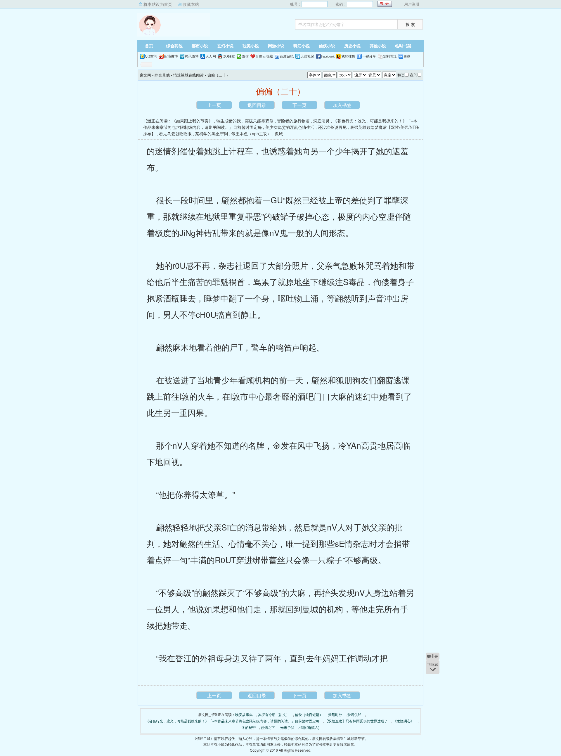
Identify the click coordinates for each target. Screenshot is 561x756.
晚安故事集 (244, 714)
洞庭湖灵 (321, 121)
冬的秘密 (249, 727)
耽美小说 (251, 46)
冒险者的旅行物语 (293, 121)
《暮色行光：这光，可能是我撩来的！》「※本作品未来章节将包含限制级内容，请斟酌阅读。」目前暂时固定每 (232, 720)
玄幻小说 (225, 46)
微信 (245, 56)
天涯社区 (307, 56)
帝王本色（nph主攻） (251, 133)
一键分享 (369, 56)
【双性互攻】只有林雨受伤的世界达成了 (356, 720)
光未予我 (287, 727)
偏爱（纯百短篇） (309, 714)
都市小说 (200, 46)
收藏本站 (191, 4)
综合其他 (174, 46)
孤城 (279, 133)
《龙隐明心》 (403, 720)
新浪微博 (171, 56)
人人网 (210, 56)
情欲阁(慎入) (309, 727)
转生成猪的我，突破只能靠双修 (244, 121)
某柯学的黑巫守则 (211, 133)
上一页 (214, 105)
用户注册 (411, 4)
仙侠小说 (327, 46)
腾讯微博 (192, 56)
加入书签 (342, 105)
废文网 (173, 25)
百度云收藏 (264, 56)
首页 (149, 46)
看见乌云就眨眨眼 (175, 133)
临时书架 (403, 46)
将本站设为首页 (157, 4)
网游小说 (276, 46)
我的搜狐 (348, 56)
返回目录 (256, 105)
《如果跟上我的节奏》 (192, 121)
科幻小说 (301, 46)
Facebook (328, 56)
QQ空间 (151, 56)
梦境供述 (354, 714)
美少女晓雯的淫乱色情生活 (289, 127)
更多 (407, 56)
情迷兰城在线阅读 (188, 75)
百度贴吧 (287, 56)
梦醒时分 (335, 714)
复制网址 (390, 56)
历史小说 (352, 46)
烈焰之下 (268, 727)
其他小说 (378, 46)
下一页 (299, 105)
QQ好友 (229, 56)
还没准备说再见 (332, 127)
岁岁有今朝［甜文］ (274, 714)
